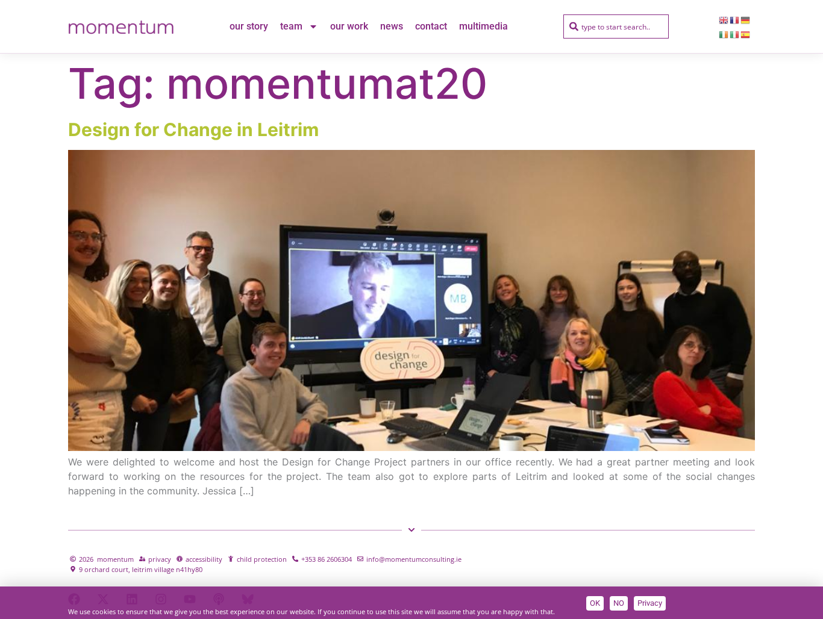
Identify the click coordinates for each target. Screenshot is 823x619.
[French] (735, 19)
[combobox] (616, 26)
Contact (431, 26)
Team (291, 26)
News (391, 26)
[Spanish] (745, 34)
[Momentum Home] (121, 26)
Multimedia (483, 26)
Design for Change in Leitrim (193, 129)
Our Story (249, 26)
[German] (745, 19)
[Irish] (724, 34)
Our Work (349, 26)
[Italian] (735, 34)
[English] (724, 19)
